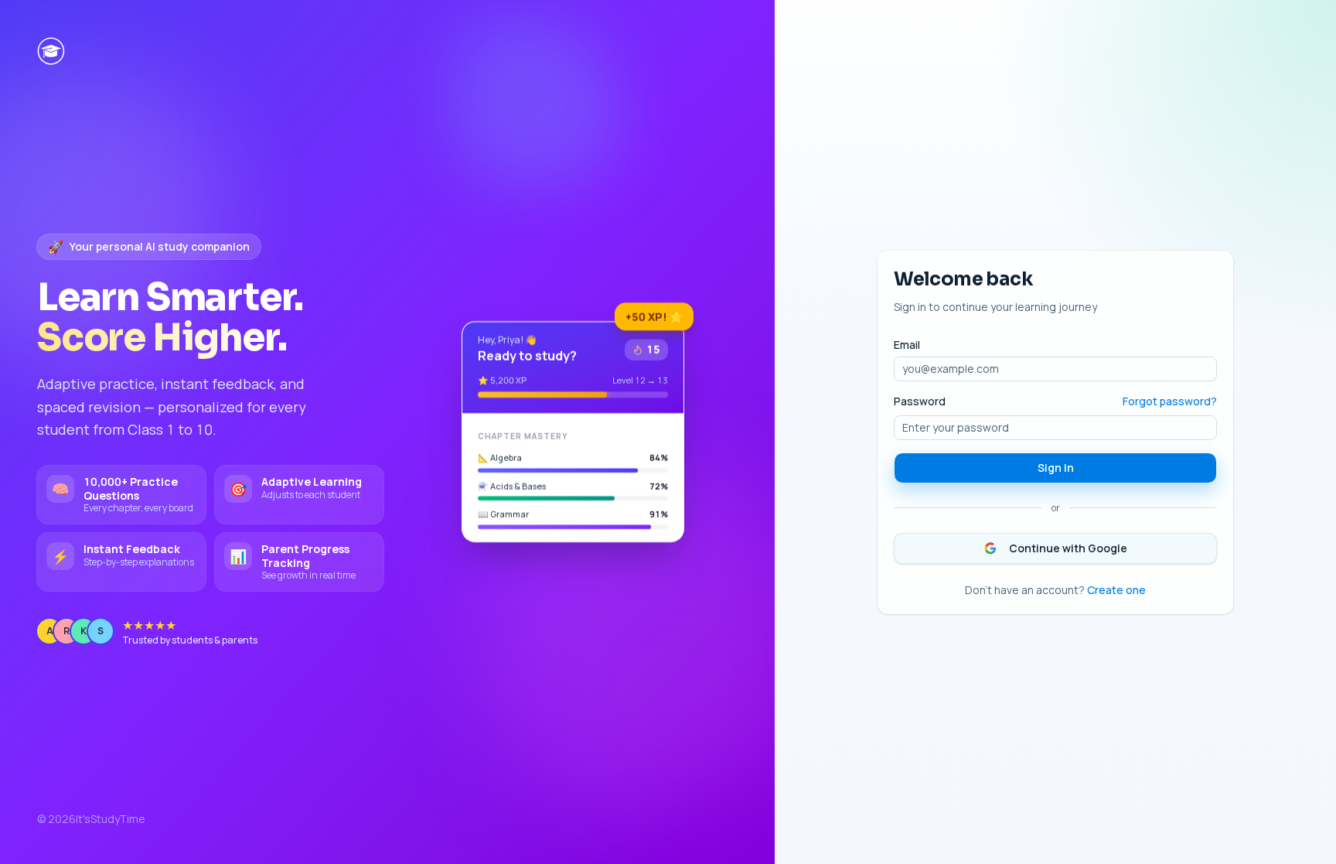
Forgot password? (1170, 401)
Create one (1116, 589)
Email (907, 345)
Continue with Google (1068, 548)
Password (920, 401)
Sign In (1056, 467)
